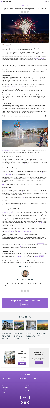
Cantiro (4, 184)
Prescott (17, 186)
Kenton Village (11, 186)
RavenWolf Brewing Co (35, 246)
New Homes (6, 378)
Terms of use (27, 385)
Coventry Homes (6, 150)
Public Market (11, 258)
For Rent (36, 378)
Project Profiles (5, 331)
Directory (4, 389)
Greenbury (4, 186)
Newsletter (25, 397)
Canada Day (41, 255)
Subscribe (39, 362)
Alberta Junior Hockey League (24, 231)
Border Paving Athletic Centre (31, 224)
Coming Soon (27, 389)
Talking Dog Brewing (22, 246)
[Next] (45, 116)
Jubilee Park (21, 191)
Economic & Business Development (15, 86)
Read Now (22, 363)
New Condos (22, 378)
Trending (26, 5)
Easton (20, 163)
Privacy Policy (5, 387)
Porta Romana (40, 243)
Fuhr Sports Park (39, 222)
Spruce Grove (13, 49)
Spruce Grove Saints (9, 231)
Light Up (20, 256)
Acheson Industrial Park (40, 58)
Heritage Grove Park (7, 212)
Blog (23, 5)
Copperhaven (40, 161)
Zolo (23, 197)
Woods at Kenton (27, 186)
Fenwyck (26, 163)
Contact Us (25, 304)
